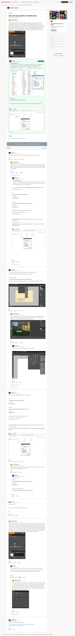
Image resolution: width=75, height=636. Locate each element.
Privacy (27, 634)
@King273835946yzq (12, 504)
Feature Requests (30, 2)
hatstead (14, 565)
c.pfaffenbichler (13, 619)
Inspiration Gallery (36, 2)
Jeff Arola (13, 60)
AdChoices (50, 634)
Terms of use (23, 634)
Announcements (23, 2)
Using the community (18, 634)
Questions (17, 4)
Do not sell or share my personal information (41, 634)
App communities (6, 4)
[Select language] (60, 2)
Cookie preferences (31, 634)
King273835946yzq (14, 19)
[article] (27, 156)
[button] (64, 2)
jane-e (12, 501)
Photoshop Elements (12, 4)
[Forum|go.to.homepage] (5, 2)
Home (2, 4)
